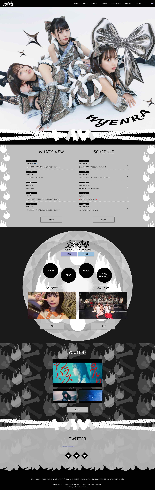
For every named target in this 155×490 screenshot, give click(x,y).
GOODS (105, 3)
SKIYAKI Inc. (84, 487)
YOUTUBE (128, 3)
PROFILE (85, 3)
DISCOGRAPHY (115, 3)
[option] (77, 69)
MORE (51, 219)
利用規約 (66, 479)
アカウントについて (47, 479)
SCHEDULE (95, 3)
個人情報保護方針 (74, 479)
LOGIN (86, 254)
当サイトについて (35, 479)
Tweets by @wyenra (67, 446)
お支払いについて (58, 479)
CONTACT (138, 3)
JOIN (69, 254)
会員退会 (121, 479)
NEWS (76, 3)
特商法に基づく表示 (97, 479)
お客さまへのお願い (85, 479)
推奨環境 (106, 479)
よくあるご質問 (114, 479)
